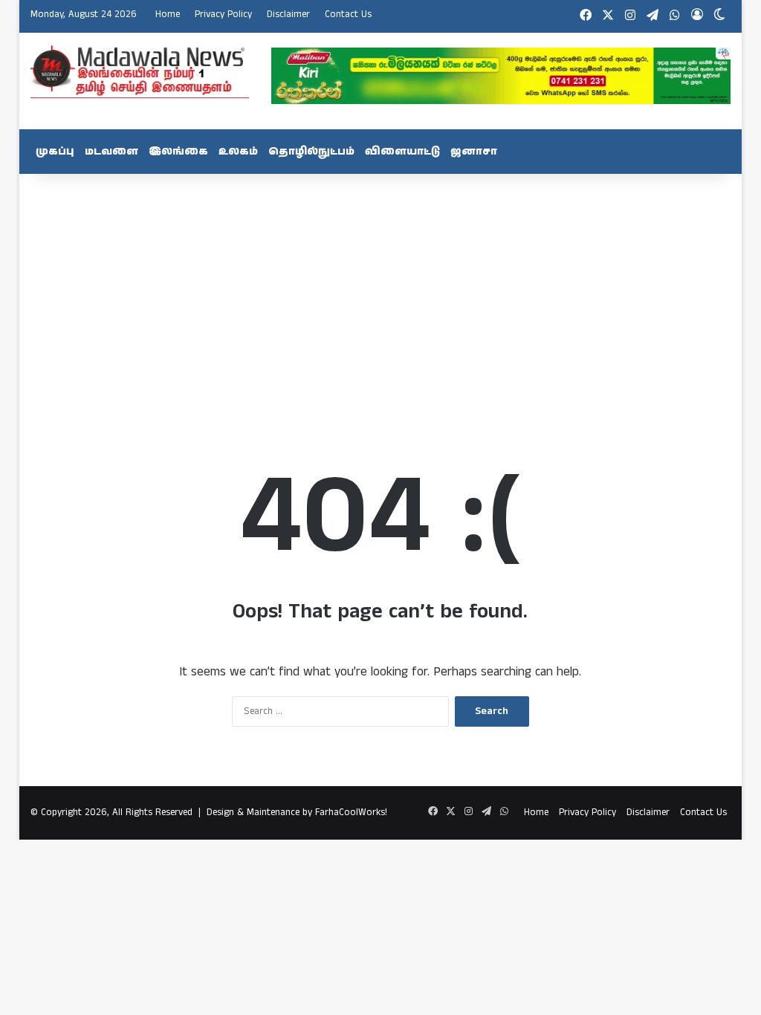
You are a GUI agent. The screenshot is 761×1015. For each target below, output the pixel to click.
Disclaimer (288, 14)
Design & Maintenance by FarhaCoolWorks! (297, 812)
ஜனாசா (473, 151)
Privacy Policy (223, 14)
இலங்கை (178, 151)
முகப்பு (55, 151)
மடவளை (111, 151)
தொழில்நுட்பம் (311, 151)
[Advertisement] (380, 293)
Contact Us (348, 14)
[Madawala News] (139, 71)
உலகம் (238, 151)
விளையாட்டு (402, 151)
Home (167, 14)
